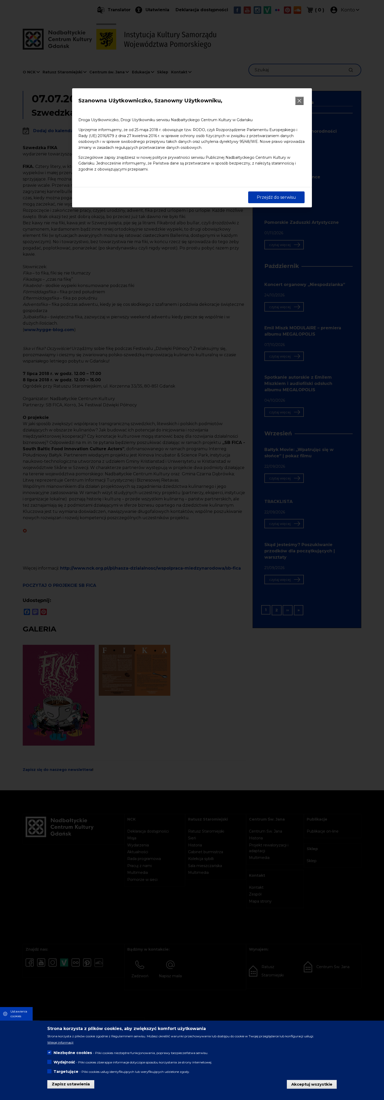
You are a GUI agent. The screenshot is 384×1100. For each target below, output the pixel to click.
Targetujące (66, 1071)
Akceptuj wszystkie (311, 1083)
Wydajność (64, 1062)
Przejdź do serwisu (276, 197)
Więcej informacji (60, 1042)
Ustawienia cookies (18, 1013)
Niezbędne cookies (73, 1052)
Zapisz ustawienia (71, 1083)
